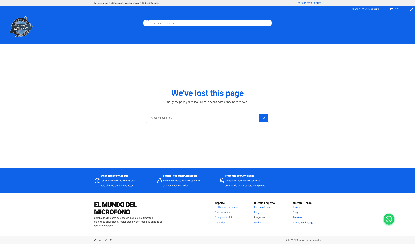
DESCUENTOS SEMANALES (365, 9)
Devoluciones (222, 212)
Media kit (259, 222)
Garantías (220, 222)
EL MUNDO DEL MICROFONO (115, 208)
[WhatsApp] (389, 219)
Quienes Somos (262, 207)
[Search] (263, 118)
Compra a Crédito (224, 217)
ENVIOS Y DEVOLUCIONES (309, 3)
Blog (256, 212)
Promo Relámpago (303, 222)
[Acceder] (412, 9)
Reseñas (297, 217)
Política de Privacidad (227, 207)
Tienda (296, 207)
